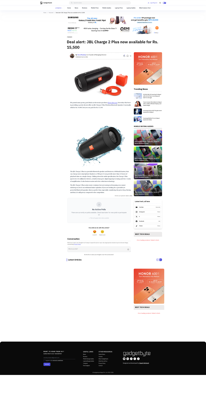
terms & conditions (58, 360)
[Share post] (130, 56)
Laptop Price (119, 8)
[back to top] (201, 410)
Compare (85, 363)
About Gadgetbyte (103, 359)
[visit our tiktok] (138, 358)
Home (69, 8)
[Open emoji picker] (128, 249)
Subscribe (47, 364)
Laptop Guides (131, 8)
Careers (101, 357)
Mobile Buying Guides (88, 359)
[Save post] (127, 56)
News (76, 8)
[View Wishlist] (160, 3)
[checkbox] (44, 360)
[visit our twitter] (134, 358)
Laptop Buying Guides (88, 361)
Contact (101, 366)
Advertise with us (103, 361)
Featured (51, 13)
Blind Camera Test (145, 8)
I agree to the (54, 360)
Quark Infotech (144, 363)
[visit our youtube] (124, 358)
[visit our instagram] (127, 358)
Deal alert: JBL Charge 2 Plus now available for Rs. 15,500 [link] (70, 13)
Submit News (102, 354)
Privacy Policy (77, 244)
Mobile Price (95, 8)
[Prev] (157, 259)
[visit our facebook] (131, 358)
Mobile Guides (106, 8)
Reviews (84, 8)
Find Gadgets (86, 366)
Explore (59, 8)
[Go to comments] (124, 56)
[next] (160, 259)
